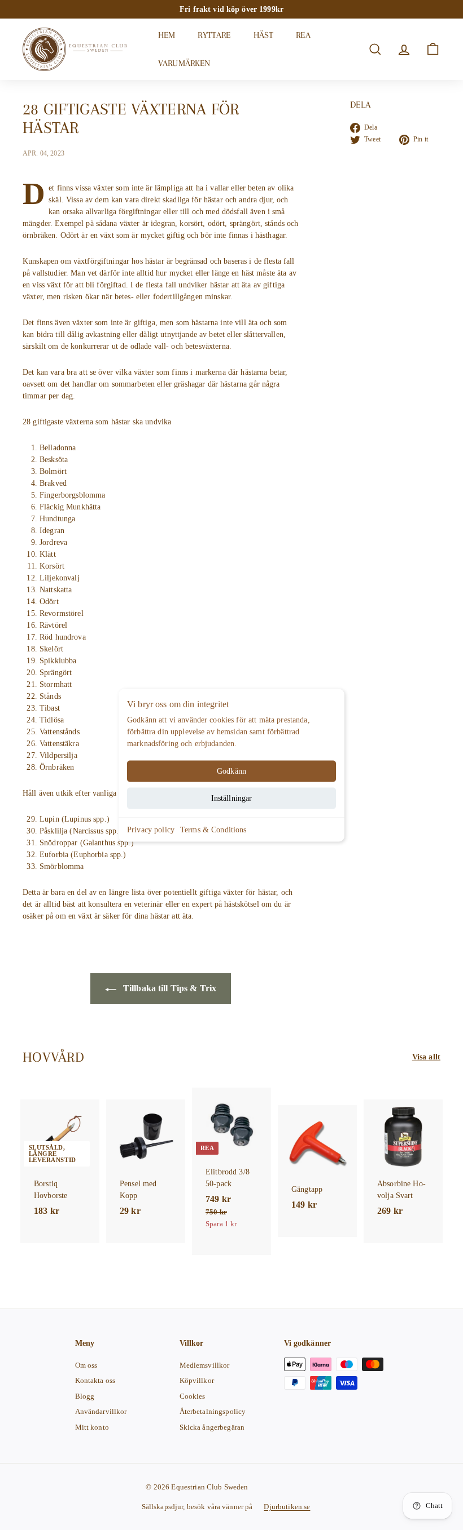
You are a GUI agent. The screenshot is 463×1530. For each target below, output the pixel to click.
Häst (264, 35)
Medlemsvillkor (205, 1365)
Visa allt (426, 1057)
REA (303, 35)
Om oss (86, 1365)
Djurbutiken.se (287, 1506)
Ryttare (214, 35)
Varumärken (184, 63)
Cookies (193, 1396)
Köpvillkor (197, 1380)
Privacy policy (150, 829)
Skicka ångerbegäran (212, 1427)
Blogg (85, 1396)
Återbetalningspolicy (213, 1411)
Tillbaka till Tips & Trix (169, 988)
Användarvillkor (101, 1411)
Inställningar (231, 797)
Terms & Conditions (213, 829)
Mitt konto (92, 1427)
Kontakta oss (95, 1380)
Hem (166, 35)
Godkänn (231, 770)
